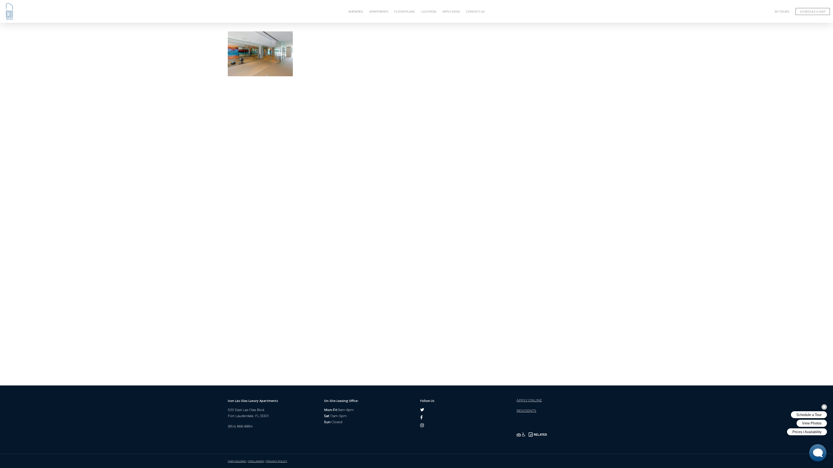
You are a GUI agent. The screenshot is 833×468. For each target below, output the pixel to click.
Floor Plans (404, 11)
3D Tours (781, 11)
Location (428, 11)
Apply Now (451, 11)
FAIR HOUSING (237, 461)
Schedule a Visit (813, 11)
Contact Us (475, 11)
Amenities (355, 11)
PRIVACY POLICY (276, 461)
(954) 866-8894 (240, 426)
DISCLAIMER (256, 461)
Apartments (378, 11)
